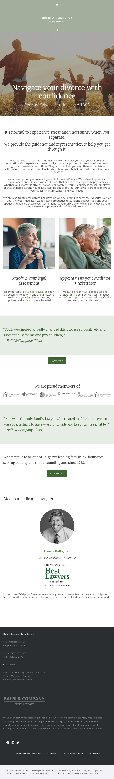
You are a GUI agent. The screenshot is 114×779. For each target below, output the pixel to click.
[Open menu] (57, 5)
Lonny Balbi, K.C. (57, 551)
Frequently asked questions (28, 753)
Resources (51, 753)
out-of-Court (67, 297)
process (80, 297)
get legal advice (34, 291)
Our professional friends (73, 753)
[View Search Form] (57, 30)
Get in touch (95, 753)
